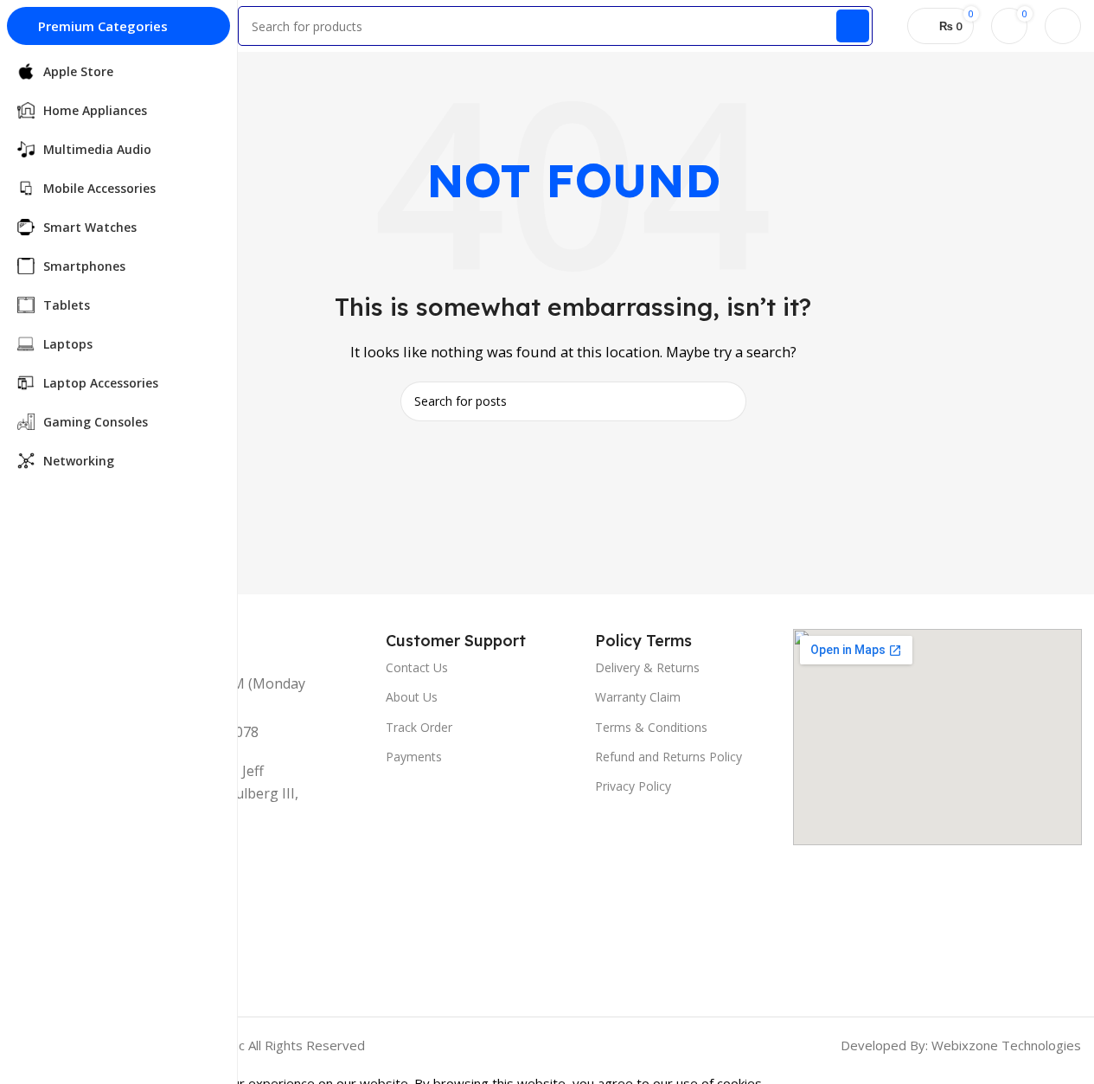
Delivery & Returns (647, 667)
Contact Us (417, 667)
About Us (412, 697)
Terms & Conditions (651, 727)
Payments (414, 756)
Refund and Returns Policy (668, 756)
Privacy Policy (633, 786)
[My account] (1063, 26)
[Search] (852, 26)
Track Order (419, 727)
